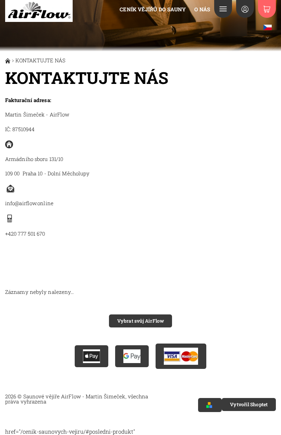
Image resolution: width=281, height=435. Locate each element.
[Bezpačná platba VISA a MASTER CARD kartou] (181, 356)
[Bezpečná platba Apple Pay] (91, 356)
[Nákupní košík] (267, 9)
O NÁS (202, 9)
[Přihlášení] (245, 9)
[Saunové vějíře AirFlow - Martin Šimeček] (39, 11)
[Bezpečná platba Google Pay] (132, 356)
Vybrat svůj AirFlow (140, 321)
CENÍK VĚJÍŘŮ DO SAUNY (153, 9)
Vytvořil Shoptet (249, 404)
